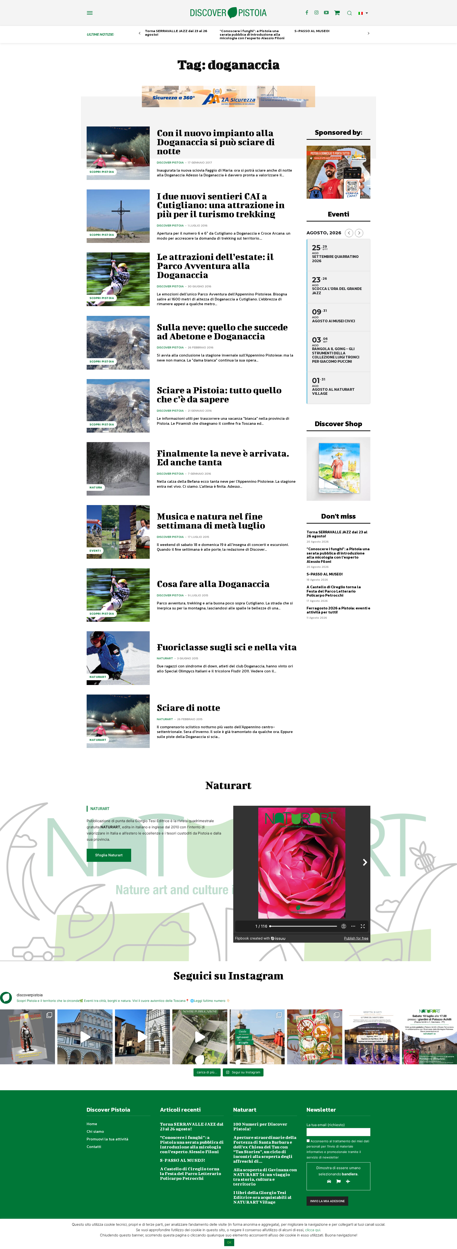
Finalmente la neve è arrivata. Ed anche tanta (223, 458)
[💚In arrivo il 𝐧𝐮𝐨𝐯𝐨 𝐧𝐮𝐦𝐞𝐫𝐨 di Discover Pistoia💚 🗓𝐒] (314, 1036)
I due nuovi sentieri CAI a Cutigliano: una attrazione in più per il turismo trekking (221, 205)
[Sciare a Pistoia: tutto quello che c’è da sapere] (118, 406)
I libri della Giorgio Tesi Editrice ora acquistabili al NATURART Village (262, 1197)
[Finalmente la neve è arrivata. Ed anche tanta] (118, 469)
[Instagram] (316, 13)
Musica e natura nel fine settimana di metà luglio (211, 520)
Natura (95, 487)
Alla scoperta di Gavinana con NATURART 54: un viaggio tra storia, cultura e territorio (265, 1176)
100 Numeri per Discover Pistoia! (260, 1126)
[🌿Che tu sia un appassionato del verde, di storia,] (199, 1036)
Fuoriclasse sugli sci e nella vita (227, 647)
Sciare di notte (188, 707)
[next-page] (369, 33)
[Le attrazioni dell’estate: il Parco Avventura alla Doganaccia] (118, 279)
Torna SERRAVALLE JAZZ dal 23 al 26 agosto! (176, 32)
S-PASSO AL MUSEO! (311, 31)
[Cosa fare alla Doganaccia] (118, 595)
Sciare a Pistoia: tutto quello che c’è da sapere (219, 394)
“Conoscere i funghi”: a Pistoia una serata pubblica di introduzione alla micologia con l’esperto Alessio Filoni (252, 34)
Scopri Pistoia (101, 172)
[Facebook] (307, 13)
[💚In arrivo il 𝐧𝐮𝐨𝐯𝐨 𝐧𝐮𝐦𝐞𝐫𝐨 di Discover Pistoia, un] (27, 1036)
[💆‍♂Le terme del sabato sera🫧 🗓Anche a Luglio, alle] (372, 1036)
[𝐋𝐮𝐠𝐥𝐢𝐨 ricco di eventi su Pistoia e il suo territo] (257, 1036)
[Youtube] (326, 13)
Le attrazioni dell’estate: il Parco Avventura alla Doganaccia (215, 265)
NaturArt (97, 677)
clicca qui (312, 1230)
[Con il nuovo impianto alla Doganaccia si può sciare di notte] (118, 153)
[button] (363, 13)
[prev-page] (140, 33)
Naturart (165, 658)
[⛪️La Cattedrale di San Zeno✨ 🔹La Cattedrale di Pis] (84, 1036)
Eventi (95, 551)
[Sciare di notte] (118, 721)
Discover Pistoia (170, 162)
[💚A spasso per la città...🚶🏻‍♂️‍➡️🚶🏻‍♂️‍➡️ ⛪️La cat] (142, 1036)
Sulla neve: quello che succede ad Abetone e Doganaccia (222, 331)
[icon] (337, 13)
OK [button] (229, 1242)
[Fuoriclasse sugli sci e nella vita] (118, 658)
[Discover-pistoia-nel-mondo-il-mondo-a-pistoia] (228, 13)
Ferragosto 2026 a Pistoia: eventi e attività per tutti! (338, 610)
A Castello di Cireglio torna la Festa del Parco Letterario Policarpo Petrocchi (334, 591)
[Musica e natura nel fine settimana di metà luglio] (118, 532)
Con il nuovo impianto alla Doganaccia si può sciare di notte (216, 142)
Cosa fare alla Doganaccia (213, 584)
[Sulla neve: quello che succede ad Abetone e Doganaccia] (118, 342)
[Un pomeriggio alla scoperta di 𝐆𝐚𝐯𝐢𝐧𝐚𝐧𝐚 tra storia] (429, 1036)
